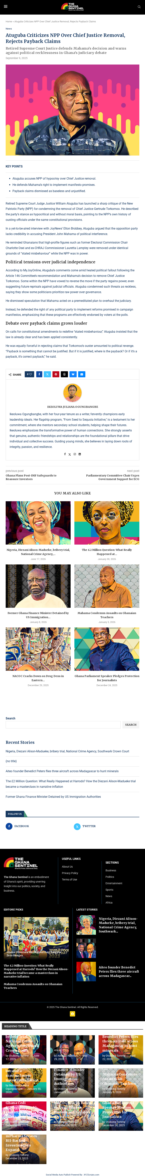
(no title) (11, 761)
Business (111, 870)
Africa (109, 902)
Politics (110, 877)
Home (9, 21)
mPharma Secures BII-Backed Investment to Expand (21, 1143)
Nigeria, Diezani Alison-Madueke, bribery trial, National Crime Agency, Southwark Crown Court (67, 751)
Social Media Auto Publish (58, 1175)
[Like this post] (30, 374)
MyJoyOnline (32, 270)
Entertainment (114, 883)
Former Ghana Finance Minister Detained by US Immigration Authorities (53, 797)
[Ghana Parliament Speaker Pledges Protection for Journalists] (106, 649)
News (109, 896)
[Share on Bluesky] (73, 374)
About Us (67, 866)
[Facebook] (72, 1013)
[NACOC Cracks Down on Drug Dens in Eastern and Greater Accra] (38, 649)
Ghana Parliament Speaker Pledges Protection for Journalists (118, 1110)
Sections (112, 862)
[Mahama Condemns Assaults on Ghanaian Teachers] (106, 586)
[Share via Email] (81, 374)
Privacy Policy (70, 873)
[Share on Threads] (64, 374)
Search (10, 718)
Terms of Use (69, 879)
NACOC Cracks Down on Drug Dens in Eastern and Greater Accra (72, 1110)
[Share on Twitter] (47, 374)
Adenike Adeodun (67, 1055)
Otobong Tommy (19, 1055)
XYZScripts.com (91, 1175)
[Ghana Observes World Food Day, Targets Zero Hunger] (36, 938)
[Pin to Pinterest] (55, 374)
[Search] (139, 7)
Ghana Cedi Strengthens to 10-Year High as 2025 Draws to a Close (22, 1110)
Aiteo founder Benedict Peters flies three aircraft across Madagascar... (119, 971)
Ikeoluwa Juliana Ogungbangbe (72, 407)
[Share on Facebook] (39, 374)
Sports (109, 889)
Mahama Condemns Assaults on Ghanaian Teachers (120, 1079)
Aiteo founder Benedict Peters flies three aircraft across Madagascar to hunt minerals (62, 771)
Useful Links (71, 859)
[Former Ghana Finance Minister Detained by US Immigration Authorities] (38, 586)
